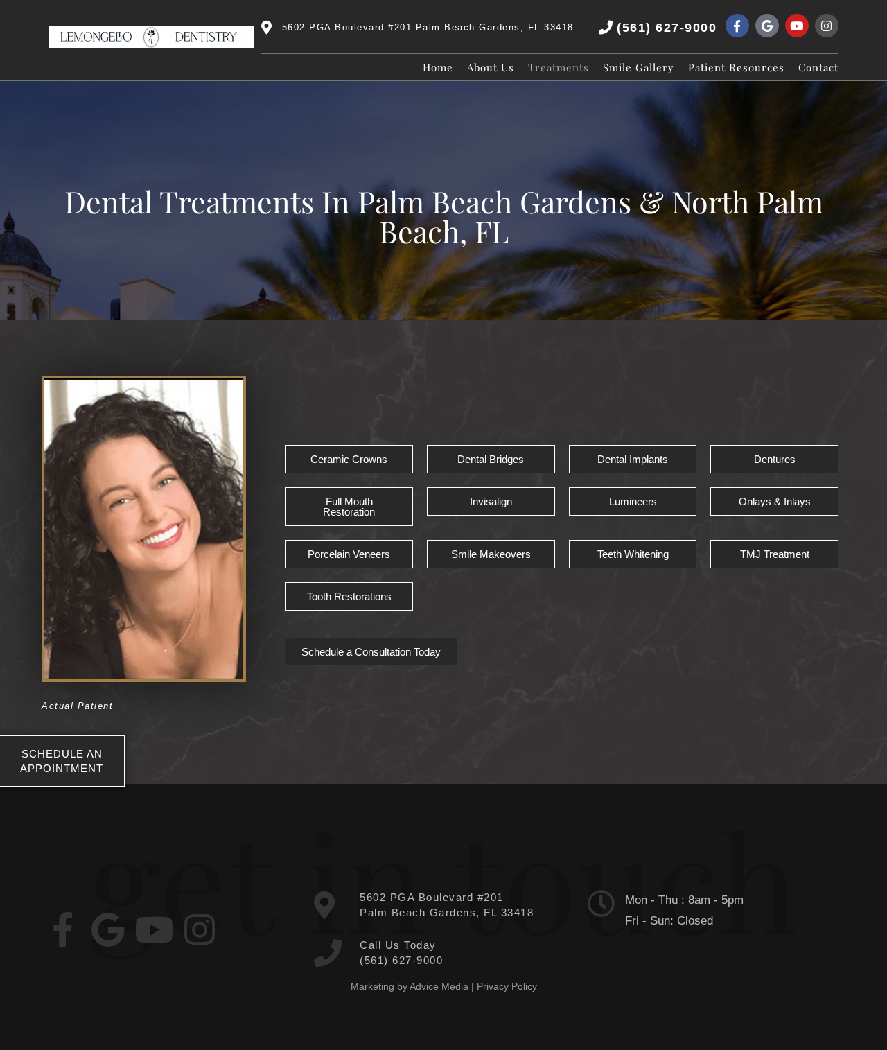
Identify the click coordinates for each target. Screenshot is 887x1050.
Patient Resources (736, 67)
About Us (490, 67)
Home (438, 67)
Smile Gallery (638, 67)
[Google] (767, 25)
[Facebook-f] (737, 25)
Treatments (558, 67)
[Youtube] (797, 25)
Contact (818, 67)
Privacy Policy (507, 986)
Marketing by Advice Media (409, 986)
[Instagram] (826, 25)
